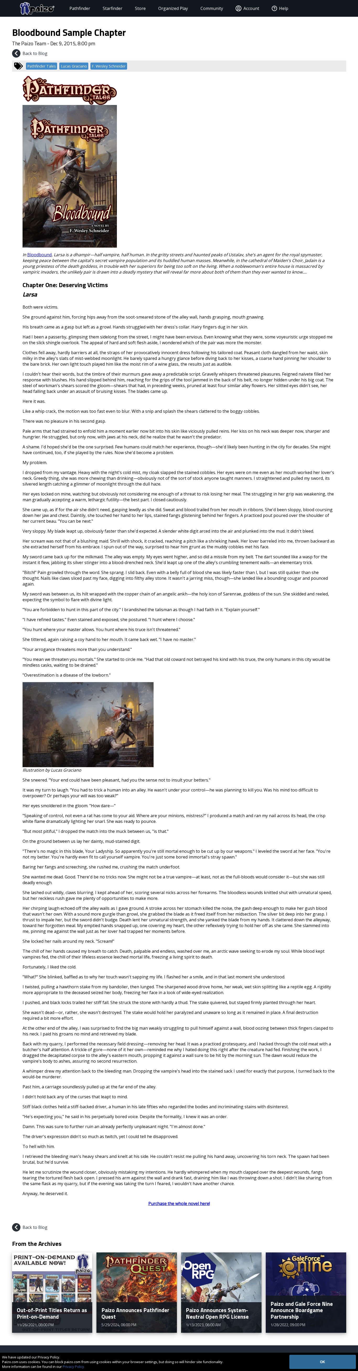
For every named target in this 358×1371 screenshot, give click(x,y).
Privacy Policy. (74, 1366)
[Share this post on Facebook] (317, 1216)
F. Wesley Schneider (109, 66)
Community (211, 8)
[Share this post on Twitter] (329, 1216)
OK (322, 1362)
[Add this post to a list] (304, 1216)
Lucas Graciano (74, 66)
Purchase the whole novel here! (179, 1203)
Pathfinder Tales (41, 66)
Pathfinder (79, 8)
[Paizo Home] (37, 8)
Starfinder (112, 8)
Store (140, 8)
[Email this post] (341, 1215)
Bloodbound (39, 255)
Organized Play (173, 8)
